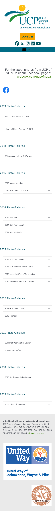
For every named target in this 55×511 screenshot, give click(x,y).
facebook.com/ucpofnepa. (33, 76)
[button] (16, 43)
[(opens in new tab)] (27, 16)
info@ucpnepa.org (36, 433)
